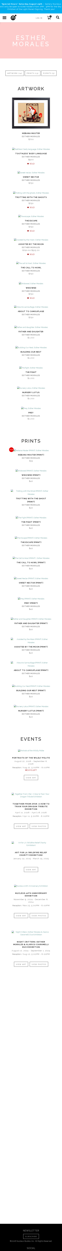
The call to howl (31, 268)
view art (31, 778)
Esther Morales (31, 136)
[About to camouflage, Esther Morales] (31, 307)
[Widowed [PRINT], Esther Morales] (31, 470)
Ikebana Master (31, 133)
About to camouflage (31, 311)
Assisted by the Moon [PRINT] (31, 647)
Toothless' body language (31, 153)
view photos (39, 826)
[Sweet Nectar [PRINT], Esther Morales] (31, 578)
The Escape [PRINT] (31, 542)
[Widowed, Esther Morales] (31, 283)
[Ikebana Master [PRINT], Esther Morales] (31, 450)
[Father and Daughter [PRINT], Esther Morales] (31, 619)
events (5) (49, 73)
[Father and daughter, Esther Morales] (31, 327)
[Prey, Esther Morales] (31, 408)
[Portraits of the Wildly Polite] (31, 750)
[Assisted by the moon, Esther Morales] (31, 239)
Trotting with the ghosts (31, 197)
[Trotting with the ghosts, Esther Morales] (31, 193)
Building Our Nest (31, 352)
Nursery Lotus (31, 392)
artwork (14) (14, 73)
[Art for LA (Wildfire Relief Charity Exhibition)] (31, 844)
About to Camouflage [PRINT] (31, 670)
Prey (31, 413)
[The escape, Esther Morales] (31, 216)
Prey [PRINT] (31, 603)
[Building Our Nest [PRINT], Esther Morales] (31, 686)
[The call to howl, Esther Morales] (31, 263)
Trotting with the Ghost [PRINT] (31, 500)
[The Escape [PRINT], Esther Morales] (31, 538)
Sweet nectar (31, 177)
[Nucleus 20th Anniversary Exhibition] (31, 886)
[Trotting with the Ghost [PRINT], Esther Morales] (31, 492)
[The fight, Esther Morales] (31, 367)
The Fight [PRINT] (31, 522)
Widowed (31, 288)
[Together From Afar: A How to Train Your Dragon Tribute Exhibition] (31, 795)
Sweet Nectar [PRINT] (31, 583)
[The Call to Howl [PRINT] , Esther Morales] (31, 558)
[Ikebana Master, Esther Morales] (31, 113)
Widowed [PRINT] (31, 475)
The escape (31, 221)
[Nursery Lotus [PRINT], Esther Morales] (31, 706)
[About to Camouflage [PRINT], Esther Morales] (31, 664)
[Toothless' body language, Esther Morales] (31, 149)
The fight (31, 372)
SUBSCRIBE (31, 1237)
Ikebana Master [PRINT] (31, 455)
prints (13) (32, 73)
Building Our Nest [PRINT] (31, 690)
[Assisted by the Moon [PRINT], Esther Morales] (31, 641)
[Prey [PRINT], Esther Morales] (31, 598)
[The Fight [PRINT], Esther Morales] (31, 517)
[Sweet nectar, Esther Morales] (31, 172)
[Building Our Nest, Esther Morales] (31, 347)
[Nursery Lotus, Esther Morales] (31, 388)
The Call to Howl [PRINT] (31, 562)
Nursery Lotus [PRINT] (31, 711)
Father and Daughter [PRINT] (31, 623)
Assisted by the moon (31, 244)
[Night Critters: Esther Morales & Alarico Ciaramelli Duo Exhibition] (31, 933)
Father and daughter (31, 332)
